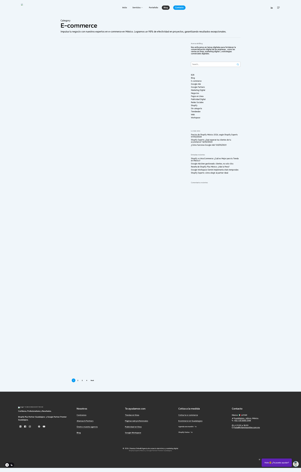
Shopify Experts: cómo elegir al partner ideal (209, 173)
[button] (278, 7)
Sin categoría (98, 54)
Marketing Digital (198, 90)
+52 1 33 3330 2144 (242, 420)
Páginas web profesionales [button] (136, 420)
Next (92, 380)
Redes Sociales (197, 102)
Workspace (195, 118)
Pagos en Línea (197, 96)
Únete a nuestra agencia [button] (87, 426)
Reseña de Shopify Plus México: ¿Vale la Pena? (210, 167)
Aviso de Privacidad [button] (24, 458)
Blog (74, 54)
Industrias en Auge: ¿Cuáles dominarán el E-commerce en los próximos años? (93, 255)
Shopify (89, 54)
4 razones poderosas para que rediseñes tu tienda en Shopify (91, 187)
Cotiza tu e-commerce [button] (188, 415)
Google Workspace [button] (133, 432)
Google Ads (196, 84)
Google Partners (198, 87)
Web (193, 115)
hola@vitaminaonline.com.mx (247, 427)
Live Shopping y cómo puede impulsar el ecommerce (90, 157)
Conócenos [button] (81, 415)
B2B (73, 114)
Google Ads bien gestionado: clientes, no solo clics (212, 164)
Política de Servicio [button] (39, 458)
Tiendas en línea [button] (132, 415)
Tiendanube (97, 208)
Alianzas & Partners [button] (85, 420)
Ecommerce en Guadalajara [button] (190, 420)
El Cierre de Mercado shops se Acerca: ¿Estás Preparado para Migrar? (91, 219)
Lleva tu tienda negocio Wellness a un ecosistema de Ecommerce (95, 357)
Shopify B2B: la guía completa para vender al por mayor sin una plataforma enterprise (94, 125)
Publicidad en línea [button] (133, 426)
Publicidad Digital (198, 99)
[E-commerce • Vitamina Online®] (33, 8)
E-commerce (81, 54)
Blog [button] (79, 432)
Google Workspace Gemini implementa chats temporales (214, 170)
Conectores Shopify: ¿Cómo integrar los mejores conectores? (94, 287)
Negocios (94, 114)
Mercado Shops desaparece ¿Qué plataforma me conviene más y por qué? (94, 321)
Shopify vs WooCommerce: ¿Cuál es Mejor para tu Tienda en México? (94, 63)
